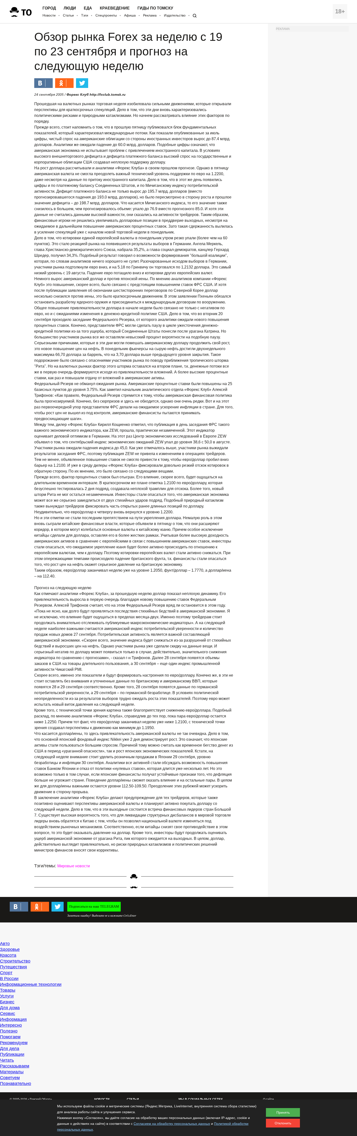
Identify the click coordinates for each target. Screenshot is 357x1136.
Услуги (7, 996)
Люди (70, 8)
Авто (5, 943)
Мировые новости (73, 866)
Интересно (11, 1025)
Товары (7, 990)
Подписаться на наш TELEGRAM (94, 906)
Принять (283, 1112)
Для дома (10, 1007)
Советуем (10, 1077)
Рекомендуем (13, 1042)
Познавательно (15, 1083)
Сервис (7, 1013)
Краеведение (115, 8)
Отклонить (283, 1123)
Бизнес (7, 1001)
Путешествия (13, 966)
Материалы (12, 1071)
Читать (7, 1060)
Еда (88, 8)
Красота (8, 955)
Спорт (6, 972)
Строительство (15, 961)
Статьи (68, 15)
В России (9, 978)
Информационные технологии (30, 984)
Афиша (130, 15)
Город (49, 8)
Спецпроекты (106, 15)
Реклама (150, 15)
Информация (13, 1019)
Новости (49, 15)
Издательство (175, 15)
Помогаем (10, 1036)
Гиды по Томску (155, 8)
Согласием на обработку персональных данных (172, 1124)
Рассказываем (14, 1066)
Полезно (8, 1031)
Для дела (9, 1048)
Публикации (12, 1054)
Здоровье (10, 949)
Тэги (84, 15)
